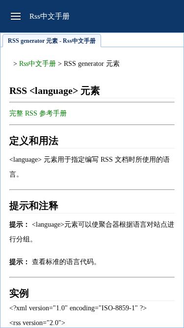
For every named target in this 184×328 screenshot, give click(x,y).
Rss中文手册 (37, 63)
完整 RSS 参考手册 (38, 113)
